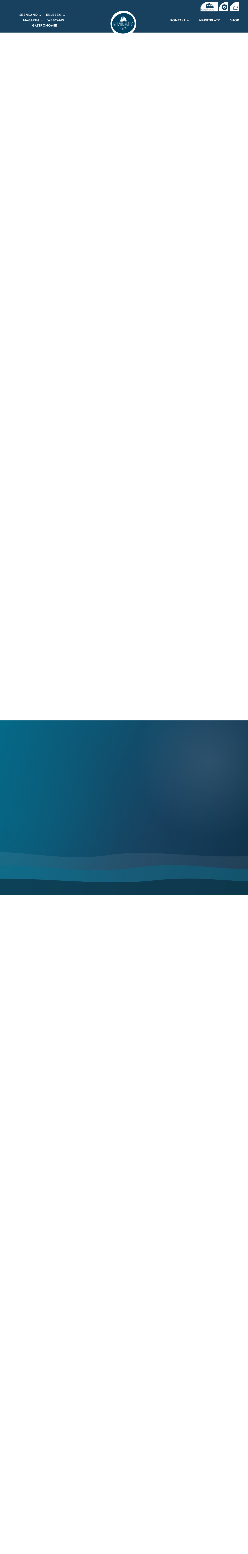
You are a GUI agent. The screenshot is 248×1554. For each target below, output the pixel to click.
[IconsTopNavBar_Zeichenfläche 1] (223, 3)
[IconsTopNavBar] (209, 3)
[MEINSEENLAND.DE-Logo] (123, 12)
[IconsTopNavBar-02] (234, 3)
